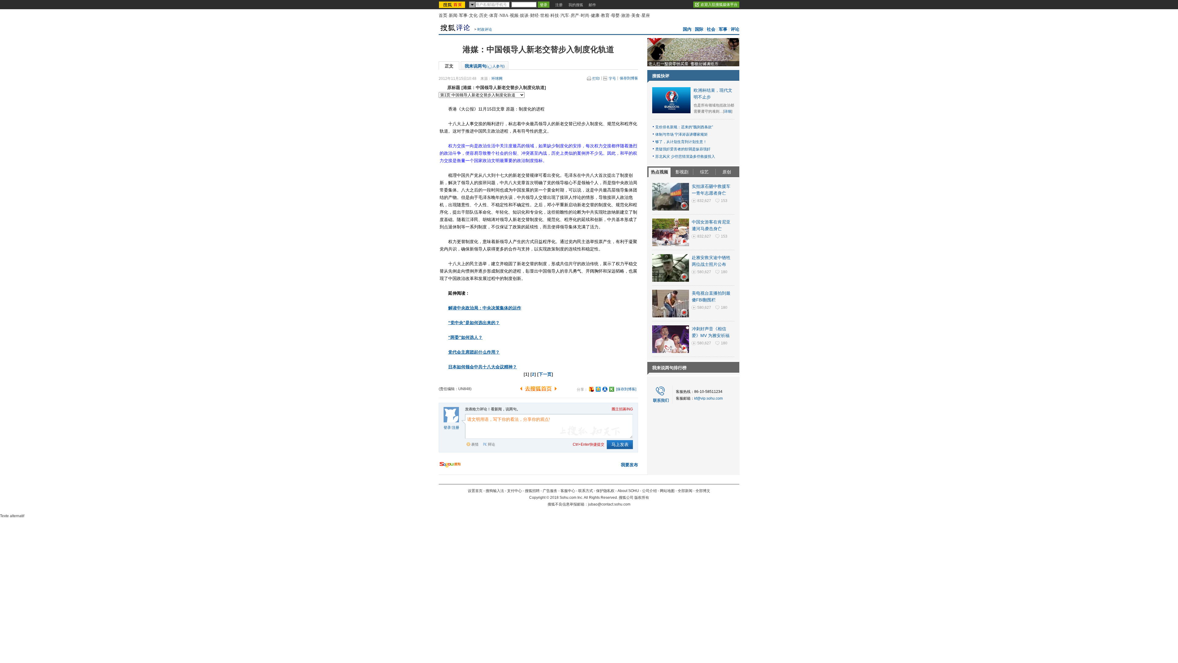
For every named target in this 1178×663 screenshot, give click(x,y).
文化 (473, 15)
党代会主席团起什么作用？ (474, 352)
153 (724, 201)
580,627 (704, 272)
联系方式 (585, 491)
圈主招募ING (622, 409)
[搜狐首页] (452, 4)
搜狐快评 (660, 75)
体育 (493, 15)
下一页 (545, 374)
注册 (559, 5)
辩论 (491, 444)
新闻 (453, 15)
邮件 (592, 5)
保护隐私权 (605, 491)
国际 (699, 29)
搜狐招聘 (532, 491)
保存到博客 (629, 78)
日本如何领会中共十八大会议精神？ (482, 366)
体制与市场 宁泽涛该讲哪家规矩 (681, 134)
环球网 (496, 78)
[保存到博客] (626, 389)
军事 (463, 15)
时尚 (585, 15)
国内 (687, 29)
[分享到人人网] (604, 389)
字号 (612, 78)
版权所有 (641, 497)
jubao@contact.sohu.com (609, 504)
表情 (475, 444)
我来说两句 (485, 66)
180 (724, 272)
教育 (605, 15)
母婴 (615, 15)
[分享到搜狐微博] (591, 389)
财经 (534, 15)
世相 (544, 15)
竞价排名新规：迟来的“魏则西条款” (684, 127)
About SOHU (628, 491)
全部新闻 (685, 491)
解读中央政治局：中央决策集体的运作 (484, 307)
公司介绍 (649, 491)
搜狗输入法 (495, 491)
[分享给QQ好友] (598, 389)
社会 (711, 29)
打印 (596, 78)
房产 (575, 15)
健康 (595, 15)
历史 (483, 15)
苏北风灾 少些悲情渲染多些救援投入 (685, 156)
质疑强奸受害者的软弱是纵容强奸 (682, 149)
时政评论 (484, 29)
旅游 (625, 15)
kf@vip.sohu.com (708, 398)
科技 (554, 15)
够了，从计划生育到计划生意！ (681, 142)
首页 (443, 15)
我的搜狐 (575, 5)
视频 (514, 15)
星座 (645, 15)
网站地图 (667, 491)
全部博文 (702, 491)
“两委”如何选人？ (465, 337)
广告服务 (550, 491)
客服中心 (567, 491)
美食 (635, 15)
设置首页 (475, 491)
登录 (447, 427)
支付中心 (514, 491)
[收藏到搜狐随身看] (611, 389)
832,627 (704, 201)
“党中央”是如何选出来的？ (474, 322)
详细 (727, 111)
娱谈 (524, 15)
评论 (735, 29)
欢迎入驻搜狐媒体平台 (719, 4)
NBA (503, 15)
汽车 (564, 15)
